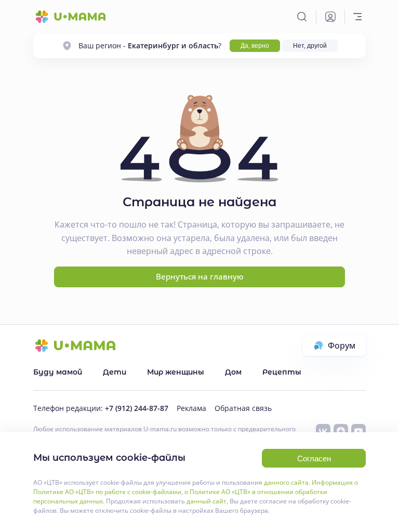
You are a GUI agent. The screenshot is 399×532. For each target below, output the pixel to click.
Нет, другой (310, 45)
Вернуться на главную (200, 276)
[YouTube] (358, 431)
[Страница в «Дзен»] (341, 431)
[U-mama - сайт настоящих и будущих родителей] (69, 16)
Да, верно (255, 45)
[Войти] (330, 16)
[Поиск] (302, 16)
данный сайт (207, 501)
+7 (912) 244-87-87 (136, 408)
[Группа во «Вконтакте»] (323, 431)
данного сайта (286, 482)
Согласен (314, 458)
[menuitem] (57, 372)
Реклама (191, 408)
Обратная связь (243, 408)
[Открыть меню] (357, 16)
